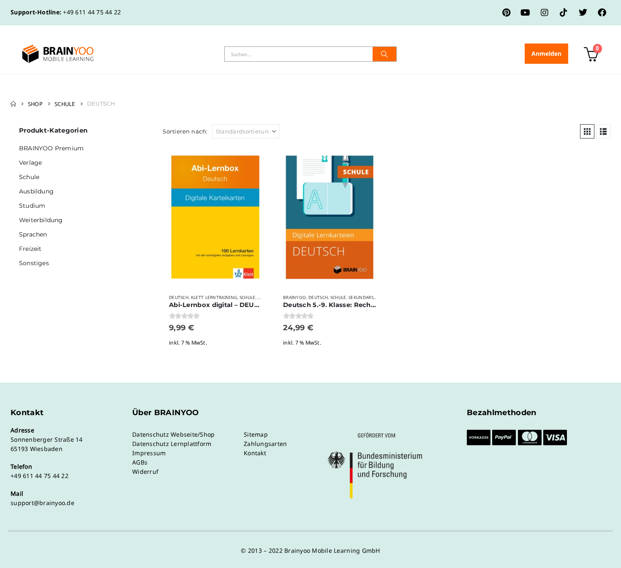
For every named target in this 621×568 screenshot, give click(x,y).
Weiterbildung (41, 220)
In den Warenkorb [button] (254, 160)
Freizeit (30, 249)
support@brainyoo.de (42, 503)
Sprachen (33, 234)
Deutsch (178, 297)
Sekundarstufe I (368, 297)
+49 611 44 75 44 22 (92, 12)
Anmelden (546, 53)
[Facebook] (602, 12)
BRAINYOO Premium (51, 148)
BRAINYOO (294, 297)
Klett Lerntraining (214, 297)
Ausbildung (36, 191)
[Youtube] (525, 12)
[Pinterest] (506, 12)
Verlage (30, 162)
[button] (587, 131)
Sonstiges (34, 263)
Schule (248, 297)
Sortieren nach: (185, 131)
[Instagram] (544, 12)
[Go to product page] (215, 217)
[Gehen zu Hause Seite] (13, 104)
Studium (32, 205)
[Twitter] (583, 12)
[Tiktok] (563, 12)
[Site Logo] (58, 54)
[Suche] (384, 54)
